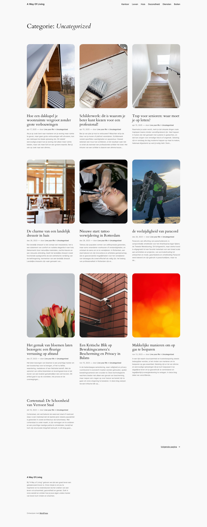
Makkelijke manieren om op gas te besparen (153, 347)
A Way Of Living (35, 4)
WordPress (44, 513)
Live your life (49, 129)
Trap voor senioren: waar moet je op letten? (155, 118)
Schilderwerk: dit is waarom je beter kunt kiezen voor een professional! (102, 120)
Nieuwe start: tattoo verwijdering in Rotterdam (100, 233)
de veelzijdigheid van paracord (155, 231)
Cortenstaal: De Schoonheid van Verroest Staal (48, 403)
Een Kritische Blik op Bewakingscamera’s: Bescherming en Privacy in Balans (100, 351)
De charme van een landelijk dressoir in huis (48, 233)
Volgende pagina (170, 447)
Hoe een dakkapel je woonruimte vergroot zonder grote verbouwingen (49, 120)
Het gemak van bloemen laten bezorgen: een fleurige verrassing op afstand (49, 349)
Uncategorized (62, 129)
